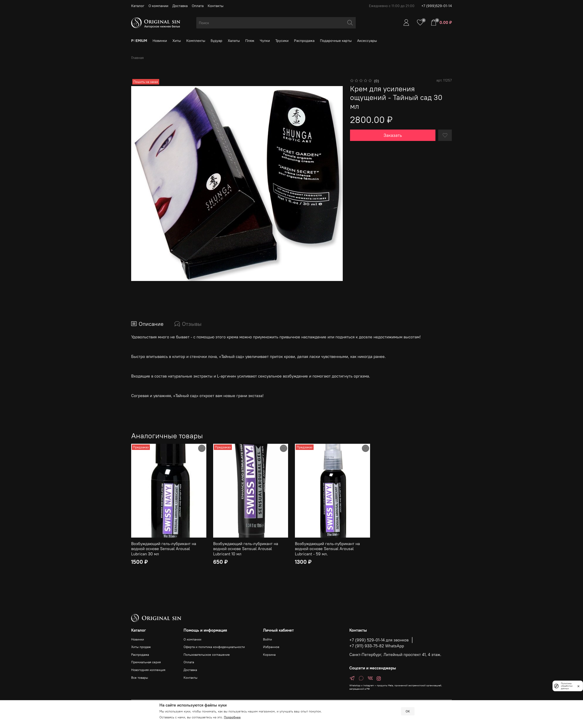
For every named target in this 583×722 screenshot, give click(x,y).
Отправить (223, 393)
